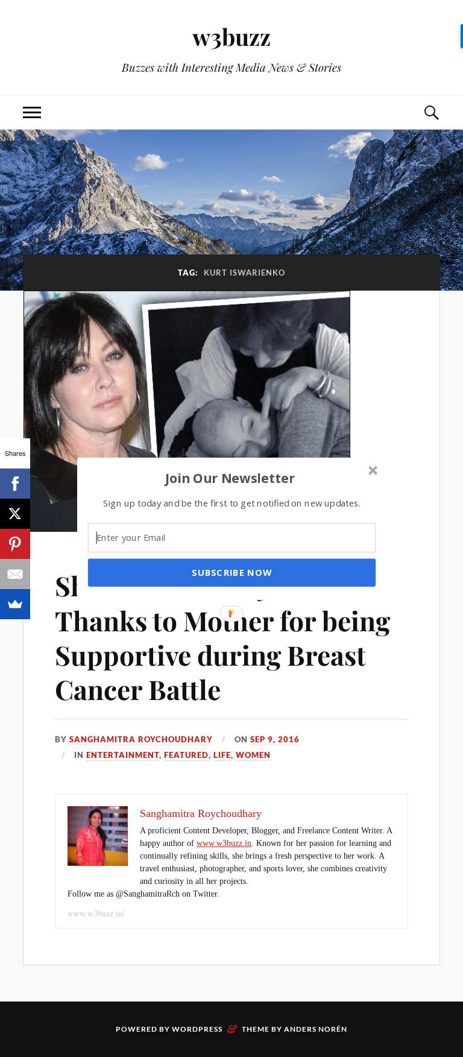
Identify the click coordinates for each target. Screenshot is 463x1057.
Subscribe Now (231, 572)
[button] (230, 477)
